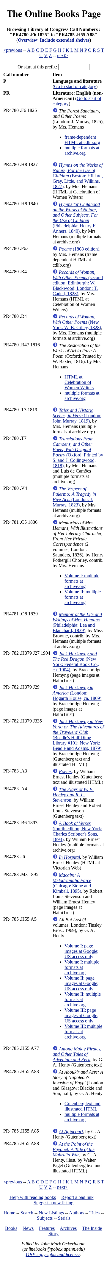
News (28, 1228)
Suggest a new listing (53, 1202)
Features (47, 1228)
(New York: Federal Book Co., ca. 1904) (76, 661)
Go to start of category (75, 86)
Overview (27, 40)
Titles (94, 1212)
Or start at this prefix (37, 66)
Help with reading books (33, 1197)
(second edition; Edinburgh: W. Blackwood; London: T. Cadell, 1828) (78, 283)
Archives (68, 1228)
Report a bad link (77, 1197)
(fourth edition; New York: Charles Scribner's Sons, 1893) (77, 831)
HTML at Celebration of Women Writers (79, 382)
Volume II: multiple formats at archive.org (82, 597)
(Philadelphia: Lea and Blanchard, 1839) (77, 622)
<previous (12, 50)
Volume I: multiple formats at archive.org (81, 581)
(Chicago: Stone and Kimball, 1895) (72, 883)
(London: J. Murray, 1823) (74, 496)
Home (9, 1212)
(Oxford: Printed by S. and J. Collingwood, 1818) (78, 452)
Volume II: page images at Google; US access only (81, 983)
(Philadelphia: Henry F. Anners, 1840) (76, 218)
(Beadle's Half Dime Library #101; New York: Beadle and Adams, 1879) (78, 735)
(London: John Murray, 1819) (77, 415)
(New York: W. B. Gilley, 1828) (77, 322)
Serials (64, 1218)
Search (27, 1212)
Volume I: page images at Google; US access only (81, 951)
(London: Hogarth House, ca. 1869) (77, 693)
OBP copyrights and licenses (53, 1254)
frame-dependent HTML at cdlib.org (82, 140)
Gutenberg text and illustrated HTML (82, 1106)
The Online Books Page (54, 13)
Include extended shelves (64, 40)
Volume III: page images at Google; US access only (81, 1015)
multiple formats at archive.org (81, 150)
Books (11, 1228)
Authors (76, 1212)
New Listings (51, 1212)
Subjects (45, 1218)
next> (62, 55)
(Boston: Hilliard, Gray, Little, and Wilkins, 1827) (78, 175)
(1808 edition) (79, 248)
